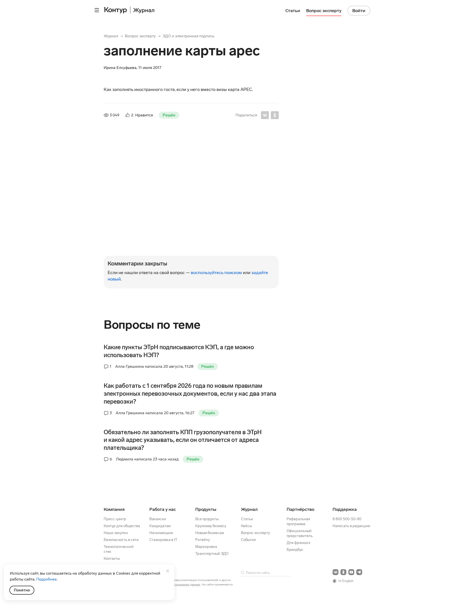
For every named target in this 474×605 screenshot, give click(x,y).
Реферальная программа (298, 521)
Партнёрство (300, 509)
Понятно (22, 590)
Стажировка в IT (163, 540)
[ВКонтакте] (265, 115)
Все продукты (206, 519)
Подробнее (46, 579)
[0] (121, 242)
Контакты (112, 558)
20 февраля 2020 (176, 205)
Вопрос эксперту (140, 36)
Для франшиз (298, 542)
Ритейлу (202, 540)
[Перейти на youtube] (351, 572)
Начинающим (161, 533)
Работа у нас (162, 509)
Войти (358, 10)
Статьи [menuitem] (292, 10)
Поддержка (345, 509)
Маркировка (206, 546)
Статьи (247, 519)
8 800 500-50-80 (347, 519)
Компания (114, 509)
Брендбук (295, 549)
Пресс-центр (115, 519)
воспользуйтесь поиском (216, 272)
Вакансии (157, 519)
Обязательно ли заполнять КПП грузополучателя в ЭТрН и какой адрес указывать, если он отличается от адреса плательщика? (183, 440)
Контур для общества (122, 526)
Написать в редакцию (351, 526)
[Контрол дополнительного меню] (97, 10)
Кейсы (246, 526)
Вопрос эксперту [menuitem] (323, 10)
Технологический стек (119, 549)
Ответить (137, 190)
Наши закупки (116, 533)
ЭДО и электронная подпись (188, 36)
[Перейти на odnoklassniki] (343, 572)
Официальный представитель (300, 533)
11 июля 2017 (197, 158)
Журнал (111, 36)
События (248, 540)
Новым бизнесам (209, 533)
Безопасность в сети (121, 540)
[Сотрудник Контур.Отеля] (115, 167)
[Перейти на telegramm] (359, 572)
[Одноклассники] (275, 115)
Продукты (205, 509)
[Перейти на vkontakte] (335, 572)
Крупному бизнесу (210, 526)
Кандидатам (160, 526)
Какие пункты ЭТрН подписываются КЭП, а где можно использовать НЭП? (179, 351)
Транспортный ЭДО (211, 553)
